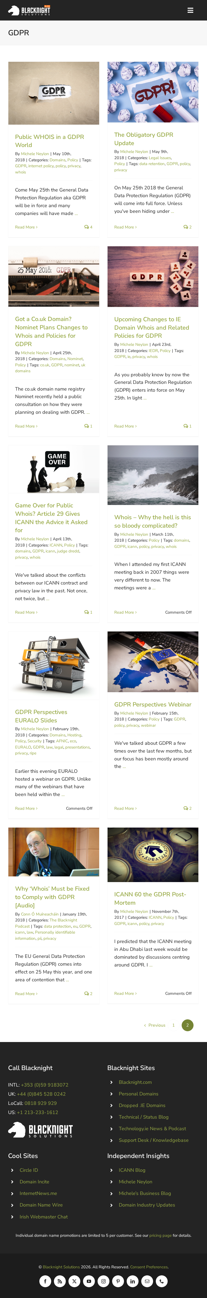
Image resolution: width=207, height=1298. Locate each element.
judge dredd (68, 551)
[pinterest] (118, 1281)
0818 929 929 (41, 1103)
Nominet (75, 358)
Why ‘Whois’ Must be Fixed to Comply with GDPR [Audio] (54, 852)
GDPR (20, 166)
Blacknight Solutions (61, 1267)
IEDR (153, 350)
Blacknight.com (135, 1082)
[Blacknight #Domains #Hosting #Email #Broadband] (40, 1124)
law (49, 747)
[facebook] (45, 1281)
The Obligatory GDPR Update (153, 92)
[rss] (60, 1281)
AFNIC (62, 741)
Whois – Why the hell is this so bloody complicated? (153, 475)
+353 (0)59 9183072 (44, 1085)
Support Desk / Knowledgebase (154, 1140)
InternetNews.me (38, 1193)
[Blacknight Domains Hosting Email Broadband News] (29, 7)
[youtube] (89, 1281)
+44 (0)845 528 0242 (41, 1094)
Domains (57, 160)
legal (58, 747)
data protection (57, 926)
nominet (71, 365)
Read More (25, 227)
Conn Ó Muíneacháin (40, 914)
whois (20, 172)
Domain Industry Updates (147, 1205)
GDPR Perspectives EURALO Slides (54, 665)
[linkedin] (133, 1281)
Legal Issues (160, 157)
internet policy (41, 166)
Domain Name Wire (41, 1205)
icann (50, 551)
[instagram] (103, 1281)
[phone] (162, 1281)
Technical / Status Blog (144, 1117)
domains (22, 551)
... (76, 213)
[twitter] (74, 1281)
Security (34, 741)
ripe (33, 753)
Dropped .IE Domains (142, 1105)
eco (73, 741)
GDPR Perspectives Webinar (153, 662)
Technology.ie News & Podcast (152, 1128)
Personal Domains (138, 1094)
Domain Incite (34, 1182)
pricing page (160, 1235)
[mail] (147, 1281)
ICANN (56, 545)
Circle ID (29, 1170)
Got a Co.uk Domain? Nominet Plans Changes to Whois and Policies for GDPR (54, 276)
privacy (74, 166)
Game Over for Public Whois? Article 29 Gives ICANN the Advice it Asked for (54, 469)
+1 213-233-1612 (37, 1112)
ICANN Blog (132, 1170)
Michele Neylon (35, 153)
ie (128, 356)
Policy (72, 160)
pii (39, 938)
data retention (152, 163)
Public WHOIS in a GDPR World (54, 93)
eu (75, 926)
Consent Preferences (149, 1267)
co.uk (44, 365)
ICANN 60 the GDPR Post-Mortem (153, 855)
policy (61, 166)
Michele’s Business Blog (145, 1193)
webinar (148, 725)
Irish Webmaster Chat (44, 1217)
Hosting (74, 735)
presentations (77, 747)
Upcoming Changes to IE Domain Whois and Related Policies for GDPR (153, 276)
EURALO (23, 747)
